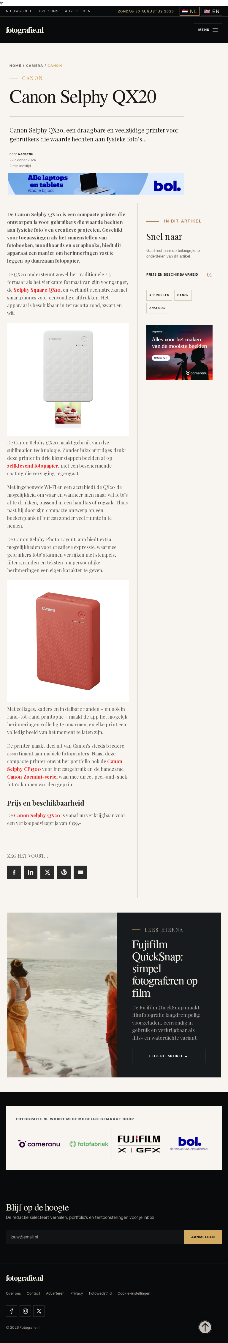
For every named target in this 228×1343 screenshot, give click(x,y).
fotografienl (24, 30)
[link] (179, 274)
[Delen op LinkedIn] (30, 872)
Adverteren (78, 11)
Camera (34, 66)
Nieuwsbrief (19, 11)
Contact (33, 1293)
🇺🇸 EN (212, 11)
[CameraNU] (39, 1144)
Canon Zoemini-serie (31, 777)
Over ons (48, 11)
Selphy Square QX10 (37, 290)
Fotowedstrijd (100, 1293)
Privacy (76, 1293)
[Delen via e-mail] (80, 872)
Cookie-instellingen (134, 1293)
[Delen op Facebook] (14, 872)
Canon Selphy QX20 (37, 815)
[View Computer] (96, 184)
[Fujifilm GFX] (139, 1144)
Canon (32, 78)
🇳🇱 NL (189, 11)
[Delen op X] (47, 872)
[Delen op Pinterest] (64, 872)
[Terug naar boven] (205, 1327)
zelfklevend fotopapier (32, 466)
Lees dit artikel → (168, 1056)
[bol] (189, 1144)
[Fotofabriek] (89, 1144)
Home (16, 66)
